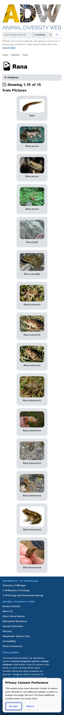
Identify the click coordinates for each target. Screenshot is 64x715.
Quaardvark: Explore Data (16, 636)
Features (13, 77)
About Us (7, 611)
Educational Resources (14, 621)
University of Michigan (14, 585)
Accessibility (9, 641)
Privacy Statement (12, 646)
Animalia (15, 54)
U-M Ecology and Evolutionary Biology (22, 595)
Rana (25, 54)
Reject (30, 706)
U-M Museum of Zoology (16, 590)
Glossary (7, 631)
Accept (13, 706)
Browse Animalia (11, 606)
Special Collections (12, 626)
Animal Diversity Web (31, 28)
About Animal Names (13, 616)
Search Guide (9, 47)
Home (5, 54)
